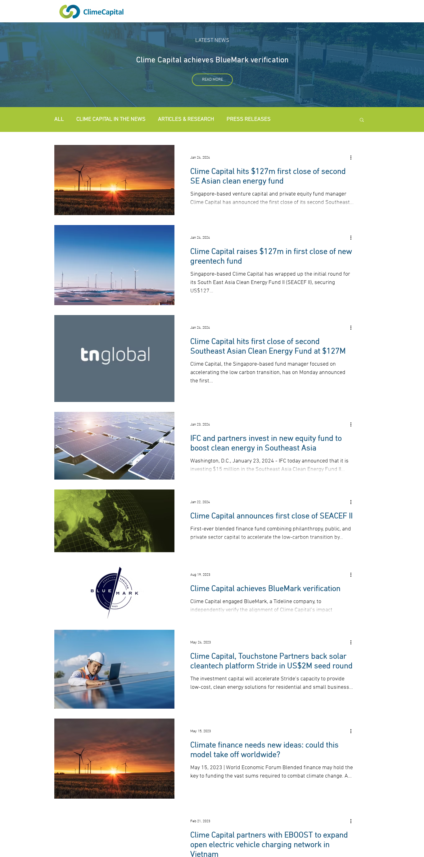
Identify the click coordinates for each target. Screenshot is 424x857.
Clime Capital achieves (175, 60)
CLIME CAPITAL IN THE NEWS (111, 119)
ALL (59, 119)
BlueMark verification (252, 60)
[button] (362, 120)
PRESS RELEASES (249, 119)
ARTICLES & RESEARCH (186, 119)
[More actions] (353, 157)
